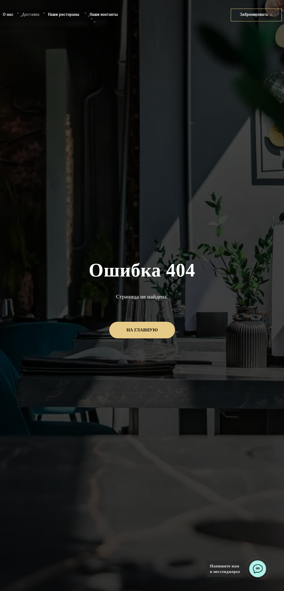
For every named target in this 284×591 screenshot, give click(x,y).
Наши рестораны (63, 15)
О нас (8, 15)
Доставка (31, 15)
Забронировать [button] (254, 15)
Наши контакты (104, 15)
